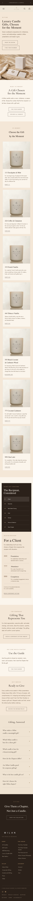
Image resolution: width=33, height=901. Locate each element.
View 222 (7, 231)
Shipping (23, 894)
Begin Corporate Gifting (11, 593)
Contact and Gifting (7, 873)
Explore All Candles (16, 114)
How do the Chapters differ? (12, 759)
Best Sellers (5, 856)
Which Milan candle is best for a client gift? (10, 741)
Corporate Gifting (6, 870)
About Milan (5, 867)
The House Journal (23, 852)
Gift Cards (4, 848)
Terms (10, 897)
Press (3, 876)
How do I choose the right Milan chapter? (10, 782)
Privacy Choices (13, 894)
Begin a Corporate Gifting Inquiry (16, 636)
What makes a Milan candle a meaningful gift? (11, 731)
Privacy (4, 894)
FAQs (3, 878)
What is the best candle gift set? (13, 775)
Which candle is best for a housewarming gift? (11, 750)
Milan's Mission (22, 858)
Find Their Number (11, 47)
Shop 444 (7, 323)
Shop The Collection (17, 817)
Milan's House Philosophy (24, 855)
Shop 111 (7, 184)
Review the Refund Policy (16, 709)
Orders (20, 870)
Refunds (4, 897)
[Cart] (29, 9)
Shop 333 (7, 277)
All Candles (5, 845)
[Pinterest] (5, 892)
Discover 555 (9, 374)
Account (20, 867)
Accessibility (18, 897)
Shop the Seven (10, 42)
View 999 (7, 467)
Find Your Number (16, 109)
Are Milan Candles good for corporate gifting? (11, 766)
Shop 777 (7, 420)
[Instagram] (2, 892)
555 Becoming (5, 850)
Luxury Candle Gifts (7, 853)
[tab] (16, 499)
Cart (19, 873)
